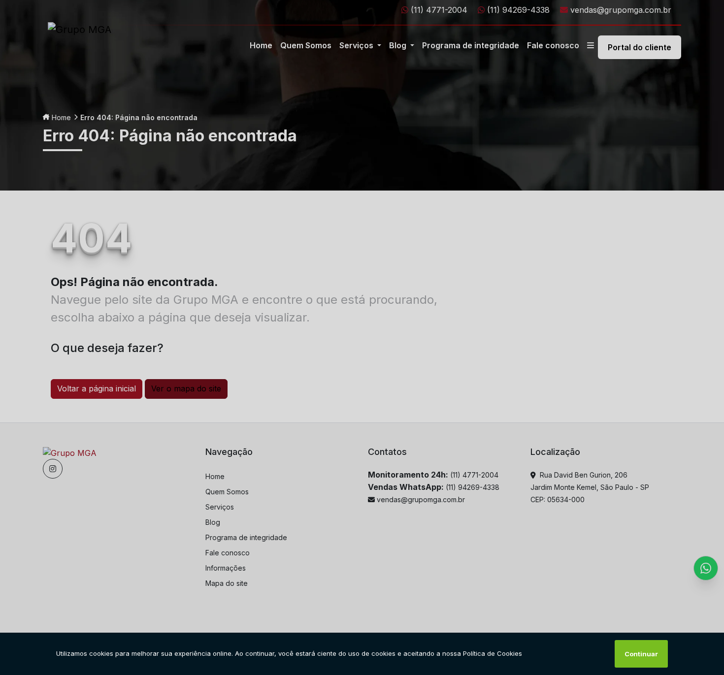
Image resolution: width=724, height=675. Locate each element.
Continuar (641, 654)
